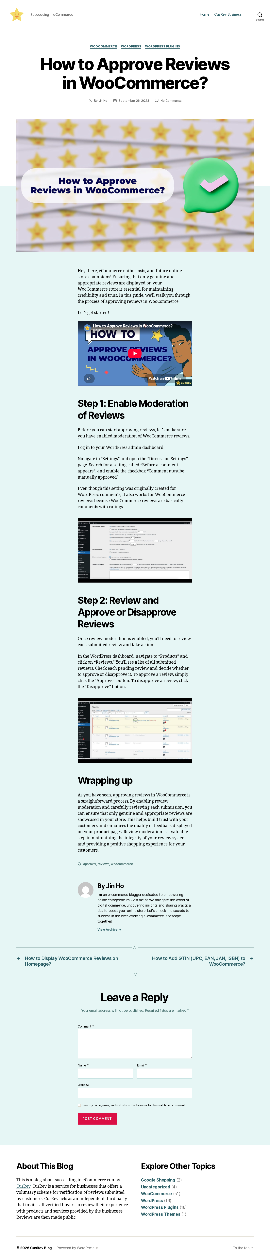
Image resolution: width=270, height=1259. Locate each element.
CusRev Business (228, 14)
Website (83, 1085)
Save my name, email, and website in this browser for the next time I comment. (134, 1105)
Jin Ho (102, 101)
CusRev (23, 1186)
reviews (103, 864)
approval (89, 864)
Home (204, 14)
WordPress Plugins (162, 46)
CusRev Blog (41, 1248)
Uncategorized (155, 1186)
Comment (86, 1026)
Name (83, 1065)
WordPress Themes (160, 1214)
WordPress (131, 46)
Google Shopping (158, 1180)
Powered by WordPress (76, 1248)
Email (142, 1065)
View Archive (109, 929)
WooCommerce (103, 46)
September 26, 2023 (134, 101)
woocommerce (122, 864)
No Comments (170, 101)
